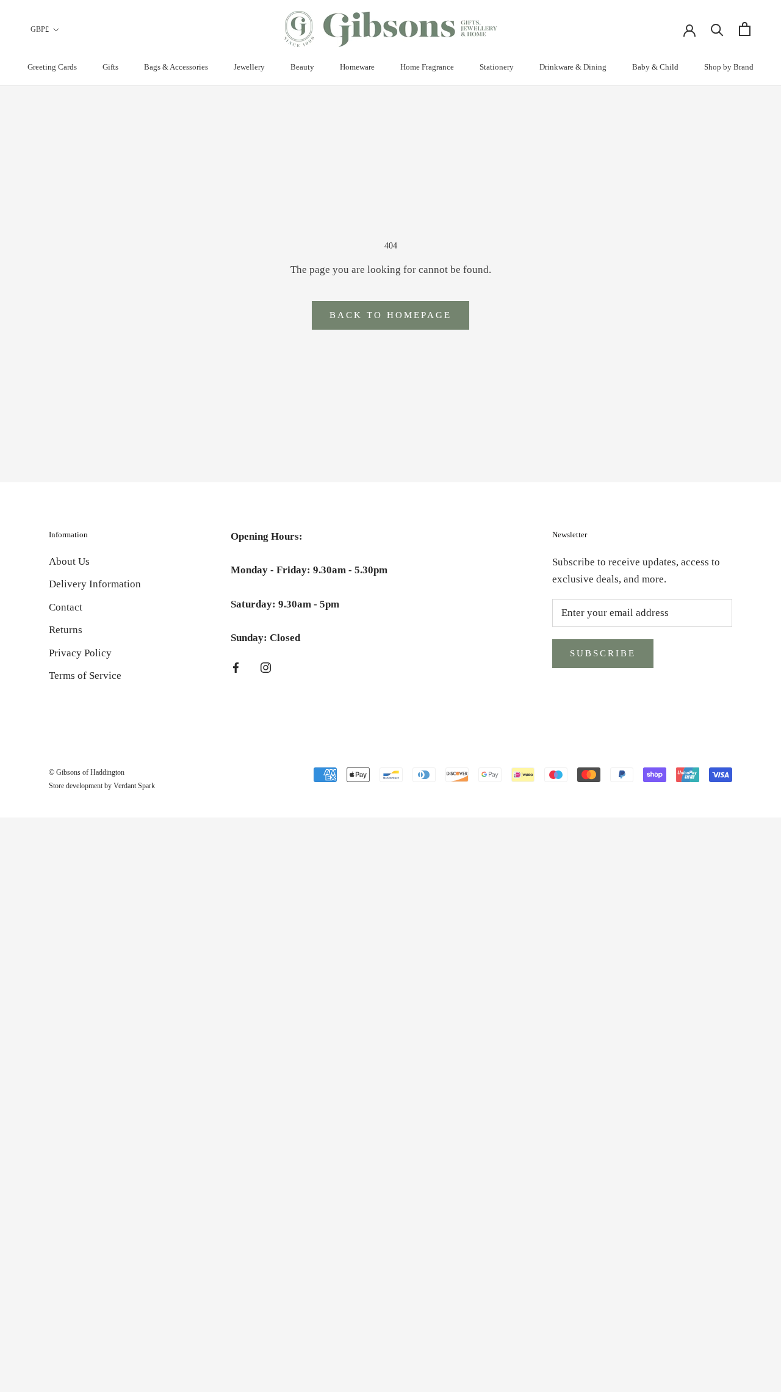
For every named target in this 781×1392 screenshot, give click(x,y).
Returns (65, 630)
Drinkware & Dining (572, 66)
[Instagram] (266, 667)
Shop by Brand (729, 66)
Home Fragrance (427, 66)
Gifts (110, 66)
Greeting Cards (52, 66)
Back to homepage (390, 315)
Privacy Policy (80, 653)
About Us (69, 561)
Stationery (497, 66)
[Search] (717, 29)
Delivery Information (95, 584)
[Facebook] (236, 667)
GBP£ (40, 29)
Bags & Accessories (176, 66)
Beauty (302, 66)
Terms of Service (85, 675)
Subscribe (603, 653)
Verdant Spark (134, 785)
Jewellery (249, 66)
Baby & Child (655, 66)
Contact (65, 607)
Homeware (357, 66)
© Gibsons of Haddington (86, 772)
